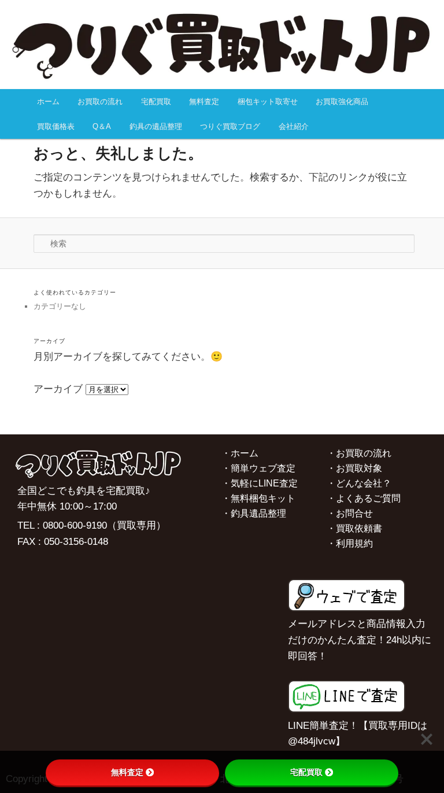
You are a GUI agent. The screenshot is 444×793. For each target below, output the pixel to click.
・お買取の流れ (359, 453)
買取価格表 (56, 126)
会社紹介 (294, 126)
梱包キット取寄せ (268, 101)
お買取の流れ (100, 101)
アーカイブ (58, 388)
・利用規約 (350, 543)
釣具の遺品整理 (156, 126)
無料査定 (204, 101)
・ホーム (239, 453)
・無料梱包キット (258, 498)
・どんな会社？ (359, 483)
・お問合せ (350, 513)
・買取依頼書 (354, 528)
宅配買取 (156, 101)
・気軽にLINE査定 (259, 483)
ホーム (48, 101)
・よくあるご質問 (364, 498)
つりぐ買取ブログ (230, 126)
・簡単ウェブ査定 (258, 468)
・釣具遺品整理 (253, 513)
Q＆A (101, 126)
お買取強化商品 (342, 101)
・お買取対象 (354, 468)
